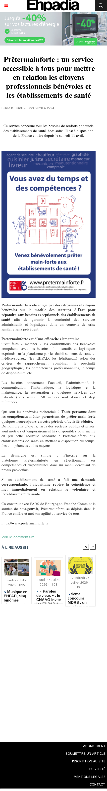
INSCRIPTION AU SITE (89, 761)
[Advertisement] (47, 672)
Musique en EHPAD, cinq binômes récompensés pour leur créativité (15, 596)
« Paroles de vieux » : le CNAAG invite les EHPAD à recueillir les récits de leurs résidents (48, 595)
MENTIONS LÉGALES (90, 777)
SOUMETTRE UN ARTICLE (86, 753)
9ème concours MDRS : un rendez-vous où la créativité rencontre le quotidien (80, 598)
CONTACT (97, 784)
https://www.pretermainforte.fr (24, 522)
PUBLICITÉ (97, 769)
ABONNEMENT (94, 746)
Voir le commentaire (18, 537)
